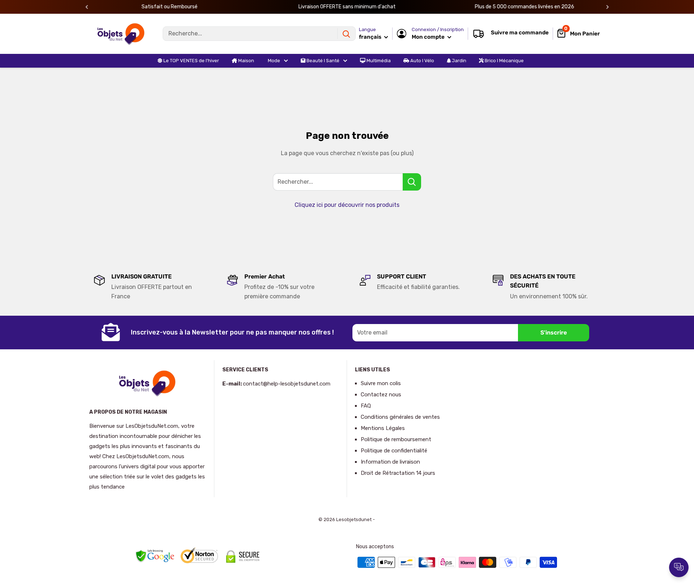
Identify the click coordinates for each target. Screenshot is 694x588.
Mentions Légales (383, 428)
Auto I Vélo (421, 60)
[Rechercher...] (412, 182)
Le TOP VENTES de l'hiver (190, 60)
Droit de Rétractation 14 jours (398, 473)
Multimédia (378, 60)
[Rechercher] (346, 33)
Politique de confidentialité (394, 450)
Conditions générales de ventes (400, 417)
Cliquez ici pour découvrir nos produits (347, 204)
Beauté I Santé (322, 60)
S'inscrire (553, 332)
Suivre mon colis (381, 383)
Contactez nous (381, 394)
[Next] (607, 7)
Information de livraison (390, 462)
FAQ (366, 405)
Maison (245, 60)
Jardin (458, 60)
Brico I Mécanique (504, 60)
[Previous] (87, 7)
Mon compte (429, 37)
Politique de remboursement (396, 439)
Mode (273, 60)
